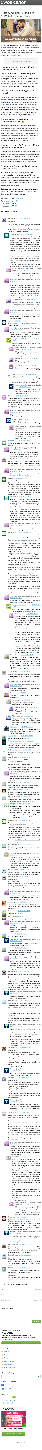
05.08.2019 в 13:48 (16, 281)
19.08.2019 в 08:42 (24, 876)
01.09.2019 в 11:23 (28, 419)
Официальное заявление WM (21, 61)
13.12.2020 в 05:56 (24, 1268)
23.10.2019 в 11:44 (16, 1144)
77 (16, 206)
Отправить (36, 1321)
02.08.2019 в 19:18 (22, 458)
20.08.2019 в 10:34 (27, 727)
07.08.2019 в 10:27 (16, 449)
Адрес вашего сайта (6, 1300)
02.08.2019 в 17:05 (25, 441)
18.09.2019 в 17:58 (16, 1026)
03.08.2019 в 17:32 (27, 234)
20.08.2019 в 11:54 (16, 893)
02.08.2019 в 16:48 (22, 396)
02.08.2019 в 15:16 (24, 218)
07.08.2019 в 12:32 (31, 358)
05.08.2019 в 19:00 (26, 693)
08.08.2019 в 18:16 (31, 700)
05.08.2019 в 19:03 (29, 299)
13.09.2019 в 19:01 (21, 948)
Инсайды (7, 1351)
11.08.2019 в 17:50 (28, 844)
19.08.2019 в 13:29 (30, 374)
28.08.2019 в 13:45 (26, 902)
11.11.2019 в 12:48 (16, 1233)
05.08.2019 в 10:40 (27, 736)
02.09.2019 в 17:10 (25, 428)
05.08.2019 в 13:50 (16, 525)
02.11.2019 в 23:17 (28, 1156)
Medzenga (12, 902)
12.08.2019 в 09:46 (16, 855)
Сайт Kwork (21, 1442)
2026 (14, 1397)
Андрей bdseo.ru (19, 339)
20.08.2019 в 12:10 (16, 773)
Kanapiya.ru (12, 741)
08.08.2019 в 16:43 (26, 796)
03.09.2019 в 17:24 (25, 387)
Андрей (11, 441)
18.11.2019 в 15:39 (25, 1255)
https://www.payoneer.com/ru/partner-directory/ (22, 540)
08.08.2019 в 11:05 (22, 789)
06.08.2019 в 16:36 (24, 757)
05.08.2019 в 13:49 (23, 270)
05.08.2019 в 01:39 (24, 671)
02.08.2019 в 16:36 (21, 321)
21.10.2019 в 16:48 (23, 1112)
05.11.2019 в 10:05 (25, 1204)
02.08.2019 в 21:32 (22, 478)
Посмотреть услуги (21, 1343)
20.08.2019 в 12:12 (16, 471)
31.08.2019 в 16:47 (22, 916)
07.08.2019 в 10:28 (25, 349)
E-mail (2, 1295)
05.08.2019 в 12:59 (16, 412)
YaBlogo (15, 374)
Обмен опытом (9, 1361)
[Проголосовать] (13, 203)
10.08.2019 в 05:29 (27, 803)
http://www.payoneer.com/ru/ (30, 266)
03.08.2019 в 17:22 (27, 496)
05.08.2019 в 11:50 (25, 750)
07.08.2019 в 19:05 (32, 614)
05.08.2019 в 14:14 (16, 312)
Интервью (7, 1355)
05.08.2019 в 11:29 (28, 741)
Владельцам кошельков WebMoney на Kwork (19, 14)
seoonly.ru (12, 736)
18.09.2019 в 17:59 (16, 993)
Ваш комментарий (7, 1308)
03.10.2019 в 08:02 (23, 1077)
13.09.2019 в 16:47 (16, 941)
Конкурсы (7, 1358)
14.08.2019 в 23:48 (23, 869)
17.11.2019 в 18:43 (25, 1244)
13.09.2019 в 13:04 (21, 934)
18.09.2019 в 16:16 (25, 1000)
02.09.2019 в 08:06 (27, 655)
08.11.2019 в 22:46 (22, 1217)
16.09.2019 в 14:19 (16, 958)
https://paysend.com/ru (15, 787)
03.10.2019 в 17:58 (16, 1101)
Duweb (10, 671)
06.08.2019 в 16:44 (24, 782)
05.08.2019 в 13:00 (16, 330)
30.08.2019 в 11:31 (24, 911)
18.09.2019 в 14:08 (24, 971)
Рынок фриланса (10, 1367)
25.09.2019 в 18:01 (16, 1070)
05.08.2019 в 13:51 (16, 598)
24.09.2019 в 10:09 (24, 1047)
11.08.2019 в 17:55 (27, 716)
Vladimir (13, 727)
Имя (2, 1289)
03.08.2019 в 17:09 (25, 532)
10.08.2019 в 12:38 (24, 820)
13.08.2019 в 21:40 (31, 365)
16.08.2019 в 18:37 (31, 707)
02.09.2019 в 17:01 (16, 923)
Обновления (19, 198)
